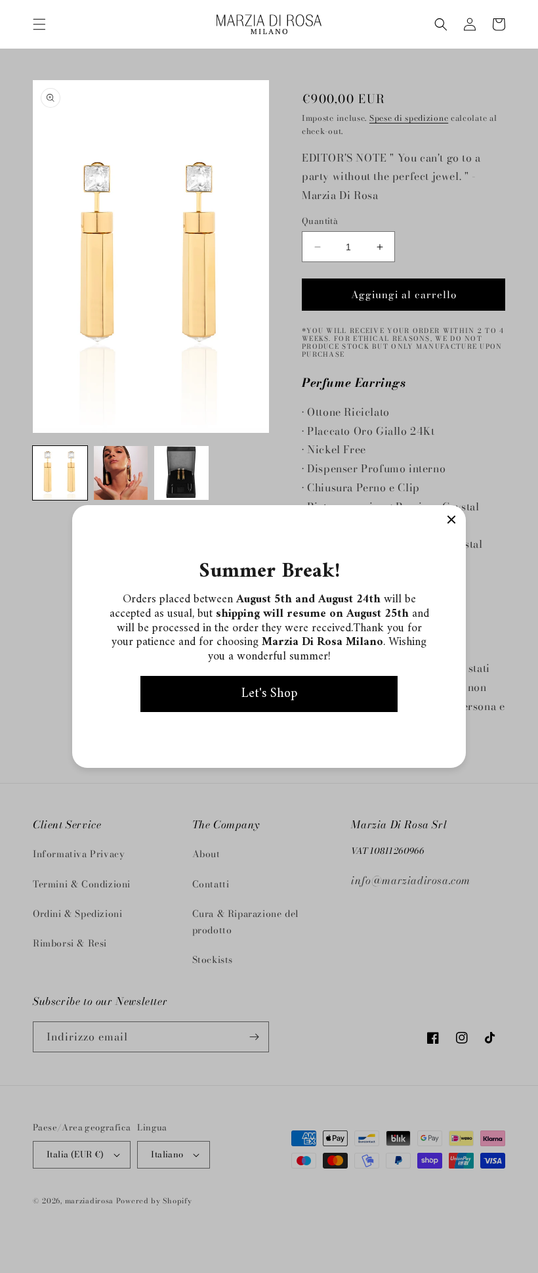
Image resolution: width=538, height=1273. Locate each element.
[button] (39, 24)
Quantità (320, 221)
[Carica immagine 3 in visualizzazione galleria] (181, 473)
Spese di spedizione (408, 118)
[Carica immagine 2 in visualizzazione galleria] (121, 473)
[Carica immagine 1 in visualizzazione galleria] (60, 473)
